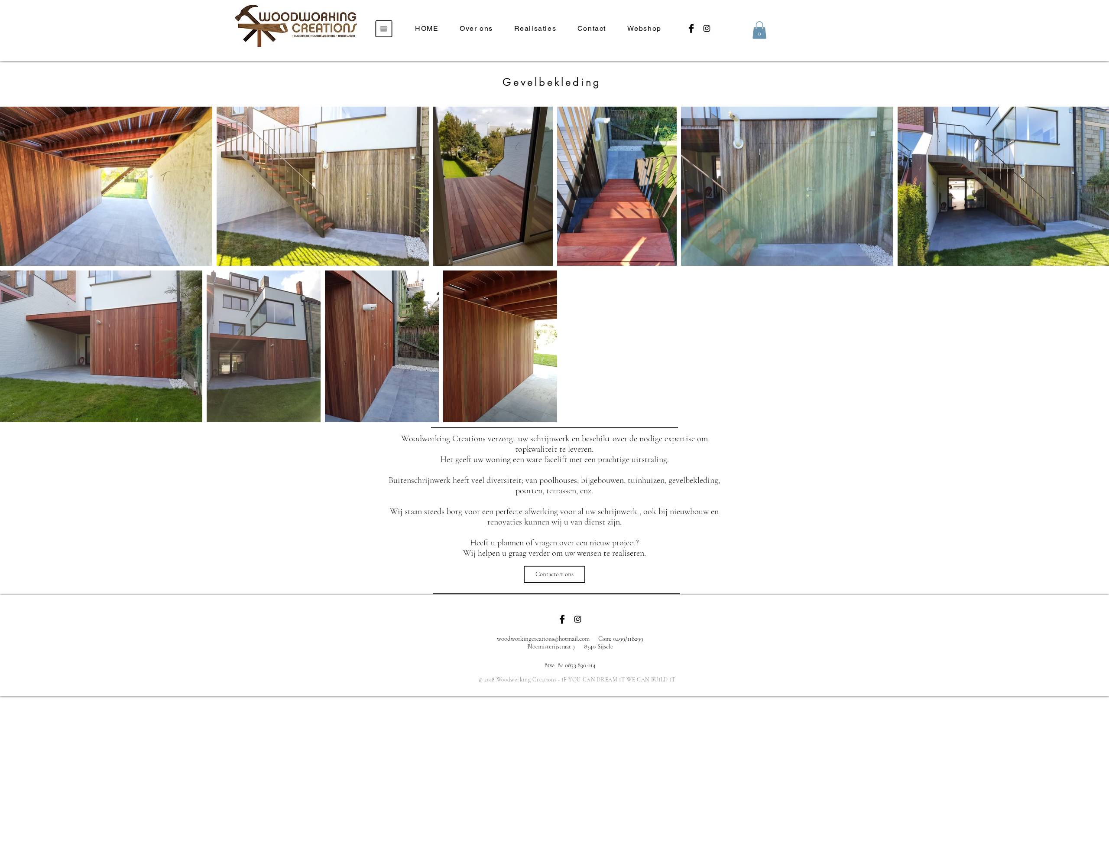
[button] (384, 29)
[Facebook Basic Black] (691, 28)
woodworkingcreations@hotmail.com (543, 638)
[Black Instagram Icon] (706, 28)
